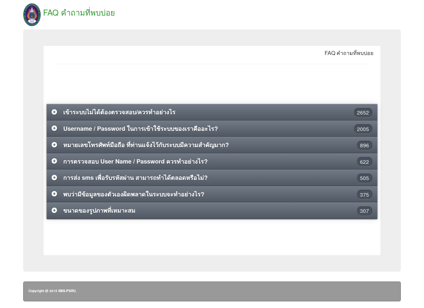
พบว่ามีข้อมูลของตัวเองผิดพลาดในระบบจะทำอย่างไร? (216, 194)
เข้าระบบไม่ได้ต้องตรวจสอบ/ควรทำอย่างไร (216, 112)
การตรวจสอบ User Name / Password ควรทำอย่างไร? (216, 161)
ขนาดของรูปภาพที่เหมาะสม (216, 210)
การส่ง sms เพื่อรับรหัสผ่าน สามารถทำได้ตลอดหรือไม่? (216, 177)
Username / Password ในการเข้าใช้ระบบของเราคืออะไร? (216, 128)
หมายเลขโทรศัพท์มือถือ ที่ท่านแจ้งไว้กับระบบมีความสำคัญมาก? (216, 144)
